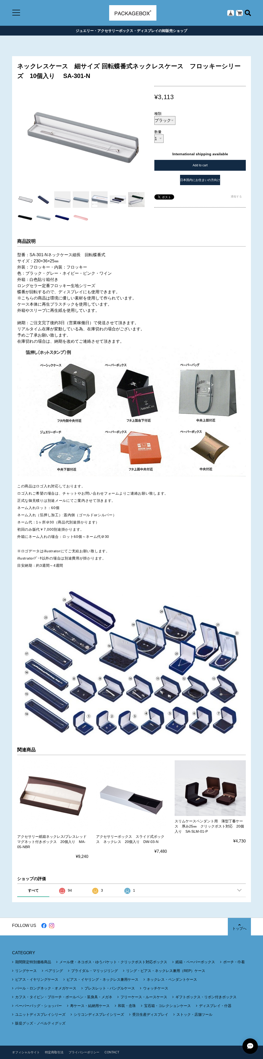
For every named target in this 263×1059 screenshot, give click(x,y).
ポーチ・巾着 (234, 962)
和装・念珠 (127, 1006)
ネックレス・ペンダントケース (172, 979)
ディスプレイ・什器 (215, 1006)
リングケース (26, 971)
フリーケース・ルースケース (143, 997)
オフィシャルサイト (26, 1052)
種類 (158, 113)
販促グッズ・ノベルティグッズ (40, 1023)
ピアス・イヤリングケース (36, 979)
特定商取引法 (54, 1052)
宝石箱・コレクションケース (167, 1006)
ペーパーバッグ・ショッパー (38, 1006)
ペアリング (54, 971)
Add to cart (200, 165)
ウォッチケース (155, 988)
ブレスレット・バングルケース (109, 988)
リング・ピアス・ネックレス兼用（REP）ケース (165, 971)
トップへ (239, 928)
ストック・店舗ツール (194, 1014)
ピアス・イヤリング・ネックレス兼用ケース (102, 979)
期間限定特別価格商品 (33, 962)
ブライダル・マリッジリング (94, 971)
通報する (236, 196)
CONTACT (112, 1052)
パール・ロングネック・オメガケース (45, 988)
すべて (33, 890)
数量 (158, 132)
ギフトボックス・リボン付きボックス (206, 997)
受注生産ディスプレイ (150, 1014)
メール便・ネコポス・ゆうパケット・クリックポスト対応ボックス (113, 962)
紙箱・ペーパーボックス (195, 962)
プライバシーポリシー (84, 1052)
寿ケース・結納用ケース (90, 1006)
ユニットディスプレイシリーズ (40, 1014)
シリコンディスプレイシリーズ (99, 1014)
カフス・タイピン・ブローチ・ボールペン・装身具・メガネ (63, 997)
